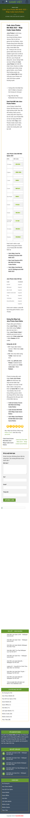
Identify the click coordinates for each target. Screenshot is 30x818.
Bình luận (6, 463)
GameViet (22, 16)
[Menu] (3, 2)
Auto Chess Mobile (7, 696)
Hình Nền (4, 707)
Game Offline (5, 705)
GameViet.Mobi (19, 816)
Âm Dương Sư (6, 693)
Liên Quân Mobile (6, 710)
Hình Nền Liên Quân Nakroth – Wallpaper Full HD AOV (15, 677)
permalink (7, 434)
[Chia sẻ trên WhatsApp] (7, 426)
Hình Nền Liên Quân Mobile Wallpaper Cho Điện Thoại (17, 645)
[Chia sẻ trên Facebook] (10, 426)
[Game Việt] (15, 2)
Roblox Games (6, 716)
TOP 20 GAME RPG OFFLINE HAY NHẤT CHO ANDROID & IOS (16, 682)
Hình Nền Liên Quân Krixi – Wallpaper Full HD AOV (17, 656)
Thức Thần (5, 719)
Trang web (5, 492)
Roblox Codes (15, 7)
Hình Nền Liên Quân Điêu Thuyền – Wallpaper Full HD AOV (16, 672)
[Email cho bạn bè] (16, 426)
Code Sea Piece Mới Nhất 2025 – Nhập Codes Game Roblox (21, 442)
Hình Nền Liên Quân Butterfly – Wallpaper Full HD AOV (15, 661)
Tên (4, 477)
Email (5, 484)
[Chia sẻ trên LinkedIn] (22, 426)
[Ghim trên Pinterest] (19, 426)
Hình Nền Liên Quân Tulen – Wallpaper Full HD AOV (17, 640)
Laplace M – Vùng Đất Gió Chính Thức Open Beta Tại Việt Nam (17, 667)
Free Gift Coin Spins (7, 699)
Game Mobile (5, 702)
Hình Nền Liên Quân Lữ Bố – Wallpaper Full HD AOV (17, 635)
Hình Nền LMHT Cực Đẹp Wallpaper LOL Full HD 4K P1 (16, 651)
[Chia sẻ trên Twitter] (13, 426)
